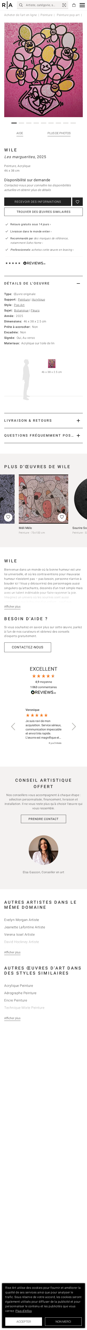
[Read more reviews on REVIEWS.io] (43, 692)
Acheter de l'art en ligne (20, 15)
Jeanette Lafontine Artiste (24, 927)
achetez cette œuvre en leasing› (42, 249)
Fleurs (35, 310)
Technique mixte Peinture (24, 1008)
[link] (64, 5)
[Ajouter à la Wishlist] (77, 201)
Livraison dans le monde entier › (31, 231)
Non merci (63, 1321)
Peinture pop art (68, 15)
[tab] (43, 283)
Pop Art (19, 305)
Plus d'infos (23, 1311)
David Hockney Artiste (21, 942)
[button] (82, 5)
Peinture (46, 15)
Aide (19, 133)
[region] (43, 727)
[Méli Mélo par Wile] (43, 499)
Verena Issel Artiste (19, 935)
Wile (10, 149)
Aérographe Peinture (20, 993)
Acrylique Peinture (18, 986)
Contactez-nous (28, 647)
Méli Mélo (25, 528)
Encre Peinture (15, 1000)
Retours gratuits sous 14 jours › (30, 224)
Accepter (23, 1321)
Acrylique (38, 299)
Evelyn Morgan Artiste (21, 920)
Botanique (21, 310)
